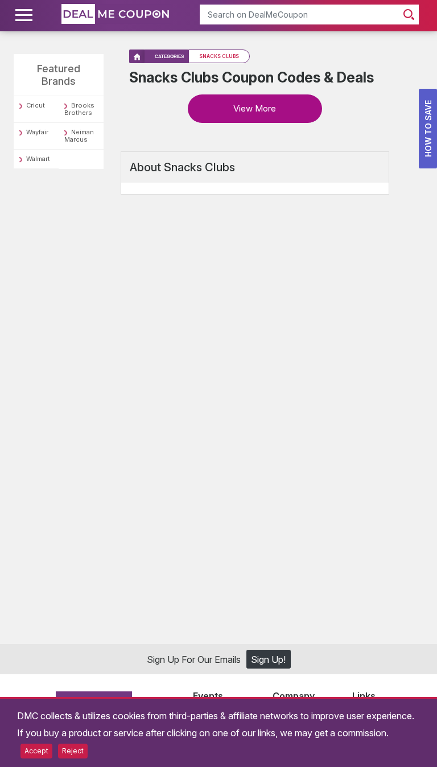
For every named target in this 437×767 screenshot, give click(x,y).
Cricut (35, 105)
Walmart (38, 159)
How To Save (428, 128)
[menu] (25, 15)
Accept (36, 751)
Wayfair (37, 132)
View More (254, 108)
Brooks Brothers (79, 109)
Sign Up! (268, 659)
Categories (169, 56)
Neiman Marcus (79, 135)
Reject (73, 751)
